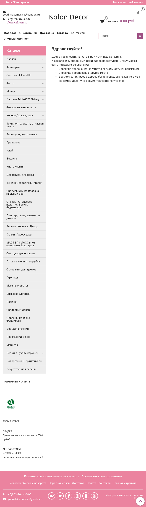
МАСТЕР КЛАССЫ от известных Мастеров (20, 244)
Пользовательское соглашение (102, 477)
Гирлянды (12, 278)
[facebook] (68, 496)
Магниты (12, 345)
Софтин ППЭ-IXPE (18, 75)
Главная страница (124, 483)
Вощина (11, 159)
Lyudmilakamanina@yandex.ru (21, 15)
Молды (10, 91)
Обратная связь (59, 483)
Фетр (10, 83)
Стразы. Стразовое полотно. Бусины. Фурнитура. (19, 205)
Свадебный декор (18, 310)
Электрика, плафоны (20, 175)
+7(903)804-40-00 (19, 19)
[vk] (51, 496)
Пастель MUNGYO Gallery (22, 99)
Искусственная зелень (21, 369)
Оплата (62, 33)
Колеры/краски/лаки (19, 115)
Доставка (47, 33)
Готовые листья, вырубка (23, 262)
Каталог (10, 33)
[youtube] (94, 496)
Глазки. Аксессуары (19, 235)
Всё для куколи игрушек (22, 353)
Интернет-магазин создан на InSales (124, 497)
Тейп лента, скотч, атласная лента (25, 125)
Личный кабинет (16, 39)
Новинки (11, 302)
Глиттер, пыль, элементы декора (23, 217)
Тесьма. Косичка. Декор (22, 226)
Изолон (11, 59)
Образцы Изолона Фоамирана (18, 319)
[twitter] (60, 496)
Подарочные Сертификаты (24, 361)
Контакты (78, 33)
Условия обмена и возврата (28, 483)
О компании (28, 33)
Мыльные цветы (17, 286)
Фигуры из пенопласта (21, 107)
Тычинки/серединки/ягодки (24, 183)
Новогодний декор (18, 337)
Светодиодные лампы (20, 254)
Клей (9, 151)
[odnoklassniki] (85, 496)
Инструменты (15, 167)
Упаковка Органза (18, 294)
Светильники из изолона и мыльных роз (23, 192)
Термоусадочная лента (21, 135)
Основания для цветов (21, 270)
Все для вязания (17, 329)
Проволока (13, 143)
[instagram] (77, 496)
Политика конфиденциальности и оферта (51, 477)
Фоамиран (13, 67)
